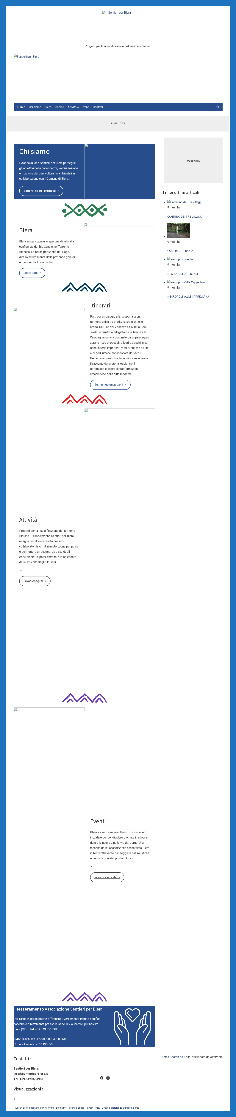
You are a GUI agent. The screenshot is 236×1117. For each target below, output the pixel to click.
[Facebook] (101, 1078)
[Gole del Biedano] (178, 236)
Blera (48, 107)
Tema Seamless (172, 1057)
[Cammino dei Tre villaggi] (184, 202)
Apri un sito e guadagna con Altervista (34, 1108)
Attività (72, 107)
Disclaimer (61, 1108)
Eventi (85, 107)
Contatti (98, 107)
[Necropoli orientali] (180, 259)
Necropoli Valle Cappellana (188, 296)
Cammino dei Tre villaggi (185, 216)
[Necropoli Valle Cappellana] (186, 282)
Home (21, 107)
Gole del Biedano (180, 251)
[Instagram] (108, 1078)
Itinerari (59, 107)
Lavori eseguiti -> (35, 581)
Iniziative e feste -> (107, 877)
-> (41, 191)
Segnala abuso (76, 1108)
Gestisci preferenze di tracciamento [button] (120, 1108)
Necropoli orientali (182, 274)
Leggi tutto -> (32, 273)
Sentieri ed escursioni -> (110, 384)
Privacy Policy (93, 1108)
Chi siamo (35, 107)
